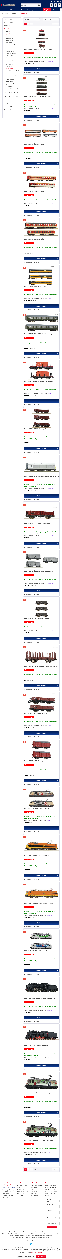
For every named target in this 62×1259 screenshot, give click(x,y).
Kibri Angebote (9, 57)
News (5, 116)
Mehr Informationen (36, 1252)
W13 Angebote (9, 86)
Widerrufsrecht (21, 1193)
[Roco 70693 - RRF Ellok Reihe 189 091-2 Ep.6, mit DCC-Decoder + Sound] (41, 892)
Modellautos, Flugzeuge (10, 22)
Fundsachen (8, 104)
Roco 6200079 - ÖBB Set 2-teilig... (34, 239)
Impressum (34, 1193)
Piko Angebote (9, 66)
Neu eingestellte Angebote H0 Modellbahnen (12, 89)
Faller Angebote (9, 47)
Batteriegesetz (20, 1195)
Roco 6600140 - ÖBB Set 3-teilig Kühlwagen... (38, 571)
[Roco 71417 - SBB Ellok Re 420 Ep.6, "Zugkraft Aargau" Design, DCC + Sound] (41, 1129)
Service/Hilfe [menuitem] (56, 1)
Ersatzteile (7, 113)
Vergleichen (29, 72)
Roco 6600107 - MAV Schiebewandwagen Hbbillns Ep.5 (41, 476)
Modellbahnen (8, 19)
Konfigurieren (41, 1256)
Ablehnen (20, 1256)
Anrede (49, 1199)
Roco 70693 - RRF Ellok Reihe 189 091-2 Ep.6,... (38, 903)
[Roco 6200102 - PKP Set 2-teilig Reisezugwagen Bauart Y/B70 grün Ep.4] (41, 323)
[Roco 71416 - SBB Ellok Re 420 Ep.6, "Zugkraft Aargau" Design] (41, 1082)
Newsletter (34, 1187)
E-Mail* (49, 1221)
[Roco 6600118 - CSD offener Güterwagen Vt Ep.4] (41, 512)
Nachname (50, 1204)
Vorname (49, 1210)
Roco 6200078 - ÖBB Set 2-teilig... (34, 191)
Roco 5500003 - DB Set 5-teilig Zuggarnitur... (38, 49)
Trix (6, 77)
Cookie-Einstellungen (36, 1185)
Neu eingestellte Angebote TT (12, 96)
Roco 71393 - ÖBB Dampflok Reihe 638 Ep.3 (37, 1045)
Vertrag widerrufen (22, 1185)
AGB (18, 1197)
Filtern (29, 19)
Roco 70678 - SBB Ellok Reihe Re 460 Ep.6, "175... (39, 808)
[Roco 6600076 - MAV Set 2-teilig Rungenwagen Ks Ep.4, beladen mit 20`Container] (41, 370)
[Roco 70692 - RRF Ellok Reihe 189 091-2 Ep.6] (41, 845)
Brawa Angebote (9, 40)
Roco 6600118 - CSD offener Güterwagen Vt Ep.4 (39, 524)
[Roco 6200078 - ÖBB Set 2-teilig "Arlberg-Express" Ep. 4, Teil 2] (41, 180)
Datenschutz (34, 1195)
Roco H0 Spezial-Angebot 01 (13, 70)
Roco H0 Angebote (11, 73)
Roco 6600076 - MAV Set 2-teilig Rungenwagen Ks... (40, 381)
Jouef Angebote (9, 55)
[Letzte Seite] (31, 24)
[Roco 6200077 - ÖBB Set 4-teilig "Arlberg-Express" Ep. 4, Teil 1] (41, 133)
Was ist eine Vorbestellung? (35, 1190)
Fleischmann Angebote (11, 49)
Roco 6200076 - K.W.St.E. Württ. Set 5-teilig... (38, 97)
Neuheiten (7, 25)
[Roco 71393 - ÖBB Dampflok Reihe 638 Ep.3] (41, 1034)
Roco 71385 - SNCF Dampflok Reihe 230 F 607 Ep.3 (39, 998)
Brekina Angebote (10, 38)
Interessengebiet (51, 1216)
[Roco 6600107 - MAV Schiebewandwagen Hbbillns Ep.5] (41, 465)
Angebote (7, 29)
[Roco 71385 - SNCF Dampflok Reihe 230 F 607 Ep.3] (41, 987)
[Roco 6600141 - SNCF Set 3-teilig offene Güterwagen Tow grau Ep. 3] (41, 607)
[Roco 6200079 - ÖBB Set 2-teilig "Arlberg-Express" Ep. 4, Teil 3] (41, 228)
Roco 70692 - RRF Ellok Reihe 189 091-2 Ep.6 (38, 856)
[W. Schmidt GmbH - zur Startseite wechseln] (8, 5)
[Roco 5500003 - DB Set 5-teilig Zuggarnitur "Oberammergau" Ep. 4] (41, 38)
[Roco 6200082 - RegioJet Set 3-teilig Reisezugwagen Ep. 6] (41, 275)
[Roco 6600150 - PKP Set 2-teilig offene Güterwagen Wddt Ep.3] (41, 702)
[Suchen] (39, 5)
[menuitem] (31, 5)
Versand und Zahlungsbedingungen (23, 1190)
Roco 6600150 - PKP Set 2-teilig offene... (36, 713)
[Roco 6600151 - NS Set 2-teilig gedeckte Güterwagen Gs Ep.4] (41, 750)
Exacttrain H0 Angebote (11, 44)
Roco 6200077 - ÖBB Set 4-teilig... (34, 144)
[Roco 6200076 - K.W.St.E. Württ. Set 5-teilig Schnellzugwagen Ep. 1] (41, 85)
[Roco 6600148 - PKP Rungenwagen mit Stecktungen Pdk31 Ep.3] (41, 655)
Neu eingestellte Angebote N (12, 100)
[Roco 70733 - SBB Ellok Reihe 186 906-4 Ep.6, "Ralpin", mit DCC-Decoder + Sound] (41, 940)
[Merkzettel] (51, 5)
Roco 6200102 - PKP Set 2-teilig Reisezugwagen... (39, 334)
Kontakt (19, 1187)
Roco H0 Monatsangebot (12, 75)
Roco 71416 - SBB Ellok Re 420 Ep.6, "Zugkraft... (39, 1093)
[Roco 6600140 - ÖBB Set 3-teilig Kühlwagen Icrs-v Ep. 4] (41, 560)
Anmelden (52, 1227)
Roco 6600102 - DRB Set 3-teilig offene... (36, 429)
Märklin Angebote (10, 64)
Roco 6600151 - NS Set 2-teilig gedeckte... (37, 761)
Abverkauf (7, 31)
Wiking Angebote (9, 81)
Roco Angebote (9, 68)
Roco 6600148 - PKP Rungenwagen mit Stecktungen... (41, 666)
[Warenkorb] (59, 5)
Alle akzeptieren (29, 1256)
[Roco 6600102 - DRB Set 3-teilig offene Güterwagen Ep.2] (41, 418)
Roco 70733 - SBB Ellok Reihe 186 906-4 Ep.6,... (38, 951)
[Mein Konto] (55, 5)
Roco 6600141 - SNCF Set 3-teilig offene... (37, 618)
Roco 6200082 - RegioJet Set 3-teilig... (35, 286)
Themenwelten (8, 110)
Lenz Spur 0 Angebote (11, 60)
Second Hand (8, 106)
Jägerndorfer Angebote (11, 53)
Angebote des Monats (11, 84)
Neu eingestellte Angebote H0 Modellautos (12, 93)
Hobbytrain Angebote (10, 51)
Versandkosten (27, 1231)
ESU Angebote (9, 42)
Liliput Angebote (9, 62)
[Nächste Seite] (28, 24)
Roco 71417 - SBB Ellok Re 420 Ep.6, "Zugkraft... (39, 1140)
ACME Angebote (9, 36)
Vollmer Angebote (10, 79)
